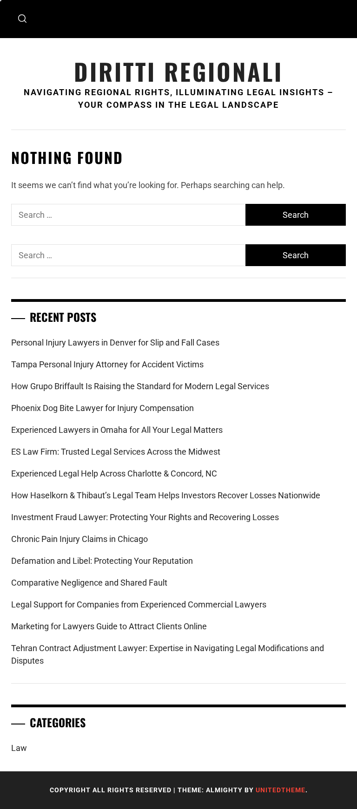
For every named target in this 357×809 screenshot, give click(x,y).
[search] (22, 19)
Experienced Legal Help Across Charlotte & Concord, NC (114, 473)
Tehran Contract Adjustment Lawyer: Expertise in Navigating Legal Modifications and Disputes (167, 654)
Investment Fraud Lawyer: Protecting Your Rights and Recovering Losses (145, 517)
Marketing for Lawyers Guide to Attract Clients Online (109, 626)
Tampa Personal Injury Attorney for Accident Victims (107, 364)
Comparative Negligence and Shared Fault (89, 582)
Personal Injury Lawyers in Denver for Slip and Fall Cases (115, 342)
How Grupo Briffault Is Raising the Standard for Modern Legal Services (140, 386)
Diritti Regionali (178, 71)
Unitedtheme (280, 790)
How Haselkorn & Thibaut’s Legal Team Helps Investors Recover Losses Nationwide (165, 495)
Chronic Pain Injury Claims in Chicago (79, 539)
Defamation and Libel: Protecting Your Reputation (102, 561)
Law (19, 748)
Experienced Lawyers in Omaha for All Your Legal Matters (117, 430)
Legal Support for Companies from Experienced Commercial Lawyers (138, 604)
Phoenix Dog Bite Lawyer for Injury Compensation (102, 408)
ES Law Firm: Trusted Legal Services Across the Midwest (115, 452)
